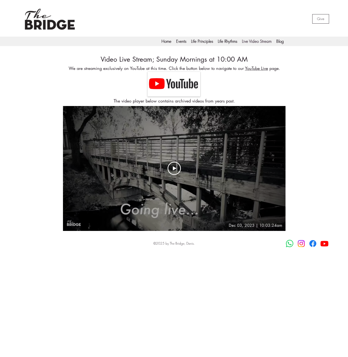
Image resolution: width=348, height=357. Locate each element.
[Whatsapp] (289, 243)
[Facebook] (312, 243)
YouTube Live (256, 68)
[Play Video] (174, 168)
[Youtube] (324, 243)
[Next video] (275, 168)
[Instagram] (301, 243)
